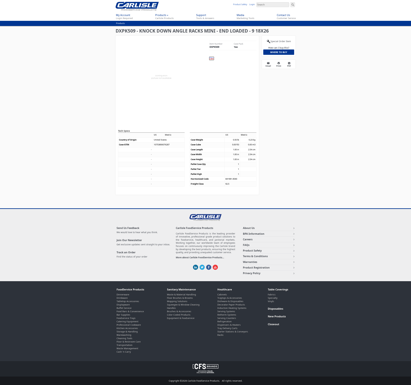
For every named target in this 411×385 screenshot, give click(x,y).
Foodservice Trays (126, 318)
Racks (220, 334)
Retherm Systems (226, 314)
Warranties (250, 262)
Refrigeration (224, 321)
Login (252, 4)
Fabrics (271, 294)
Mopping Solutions (177, 301)
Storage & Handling (127, 331)
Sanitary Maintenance (181, 289)
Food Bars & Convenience (130, 311)
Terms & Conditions (255, 256)
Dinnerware (123, 294)
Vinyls (271, 301)
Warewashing (124, 334)
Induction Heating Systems (231, 308)
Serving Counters (226, 318)
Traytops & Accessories (229, 297)
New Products (277, 316)
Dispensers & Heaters (229, 324)
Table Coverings (278, 289)
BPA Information (253, 234)
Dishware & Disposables (230, 301)
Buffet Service (124, 308)
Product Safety (240, 4)
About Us (249, 228)
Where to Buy (278, 52)
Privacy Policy (251, 273)
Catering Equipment (127, 321)
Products (120, 23)
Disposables (275, 308)
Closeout (273, 324)
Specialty (272, 297)
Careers (248, 239)
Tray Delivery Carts (227, 328)
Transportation (124, 345)
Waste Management (127, 348)
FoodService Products (130, 289)
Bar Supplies (123, 314)
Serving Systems (226, 311)
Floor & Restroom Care (129, 341)
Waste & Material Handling (181, 294)
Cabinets (222, 294)
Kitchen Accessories (127, 328)
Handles (171, 308)
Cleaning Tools (124, 338)
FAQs (246, 245)
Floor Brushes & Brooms (180, 297)
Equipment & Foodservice (180, 318)
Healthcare (224, 289)
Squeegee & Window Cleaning (183, 304)
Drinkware (122, 297)
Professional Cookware (129, 324)
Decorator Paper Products (231, 304)
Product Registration (256, 267)
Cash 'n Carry (124, 351)
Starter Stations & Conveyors (232, 331)
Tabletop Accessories (128, 301)
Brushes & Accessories (179, 311)
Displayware (123, 304)
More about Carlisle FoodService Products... (200, 257)
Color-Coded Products (178, 314)
